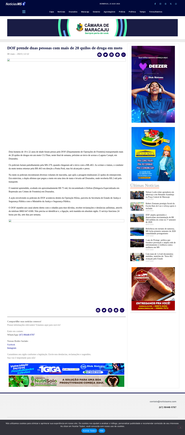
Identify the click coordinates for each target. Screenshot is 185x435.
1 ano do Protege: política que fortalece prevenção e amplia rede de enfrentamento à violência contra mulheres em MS (161, 243)
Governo (96, 12)
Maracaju (85, 12)
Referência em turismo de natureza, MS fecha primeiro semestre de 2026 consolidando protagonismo (161, 231)
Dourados (73, 12)
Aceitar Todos (89, 431)
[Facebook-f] (155, 4)
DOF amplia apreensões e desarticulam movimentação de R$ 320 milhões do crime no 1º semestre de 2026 (161, 218)
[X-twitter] (171, 4)
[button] (99, 54)
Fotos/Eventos (155, 12)
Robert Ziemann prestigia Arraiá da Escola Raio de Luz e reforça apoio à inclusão (161, 205)
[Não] (180, 427)
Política (132, 12)
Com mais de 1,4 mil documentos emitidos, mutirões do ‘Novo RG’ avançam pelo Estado (159, 256)
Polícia (122, 12)
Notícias (61, 12)
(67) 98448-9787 (27, 334)
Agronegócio (109, 12)
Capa (51, 12)
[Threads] (165, 4)
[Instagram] (160, 4)
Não (102, 431)
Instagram (11, 348)
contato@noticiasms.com (163, 401)
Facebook (11, 345)
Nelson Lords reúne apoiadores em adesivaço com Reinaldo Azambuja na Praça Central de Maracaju (160, 194)
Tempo (142, 12)
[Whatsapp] (176, 4)
